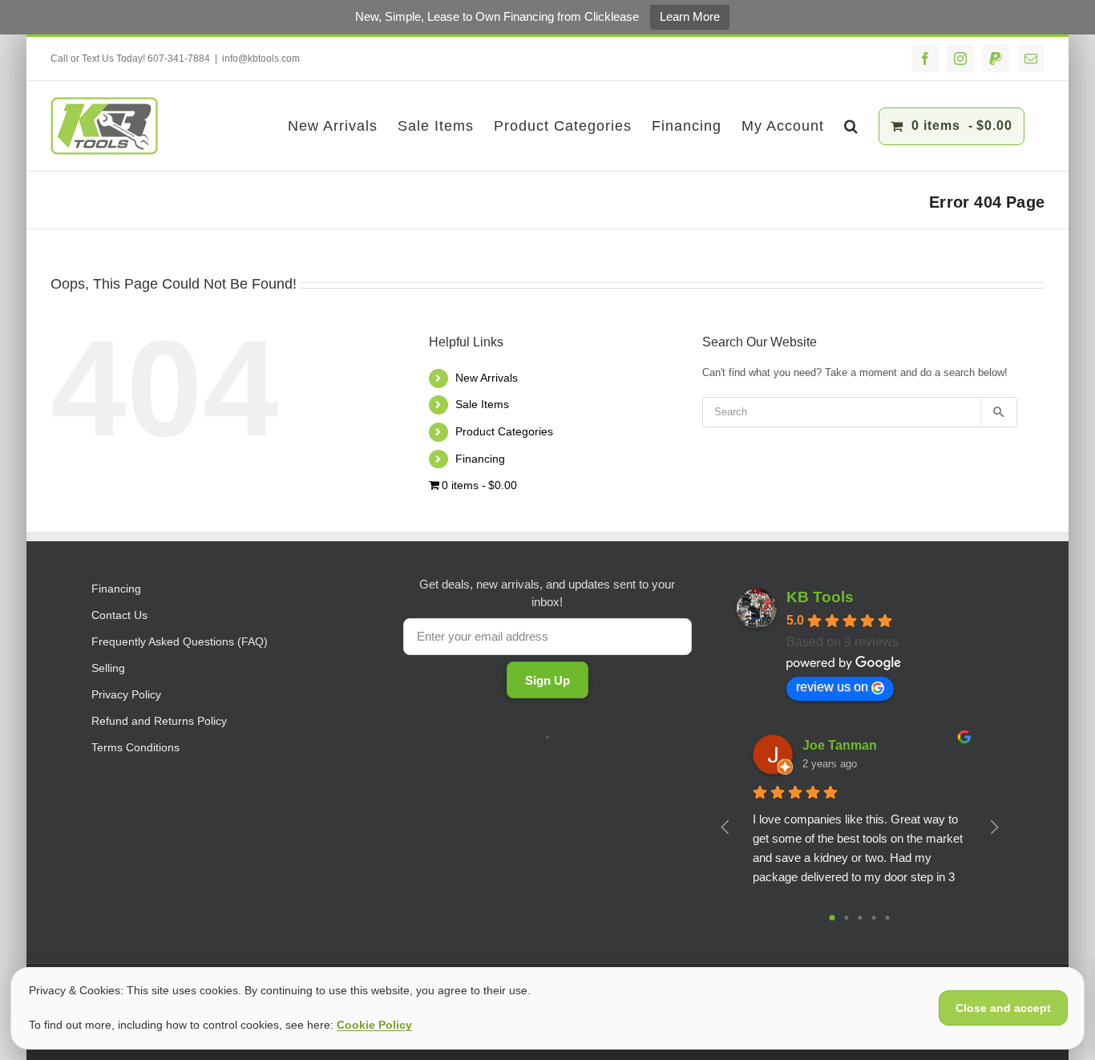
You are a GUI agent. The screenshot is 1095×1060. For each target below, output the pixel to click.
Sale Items (482, 404)
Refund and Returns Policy (159, 720)
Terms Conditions (135, 747)
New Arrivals (486, 377)
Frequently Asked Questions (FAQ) (179, 641)
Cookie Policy (374, 1024)
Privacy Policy (126, 694)
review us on (832, 687)
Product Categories (504, 431)
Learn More (690, 16)
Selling (108, 667)
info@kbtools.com (261, 58)
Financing (480, 458)
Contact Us (119, 615)
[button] (851, 126)
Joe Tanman (839, 745)
